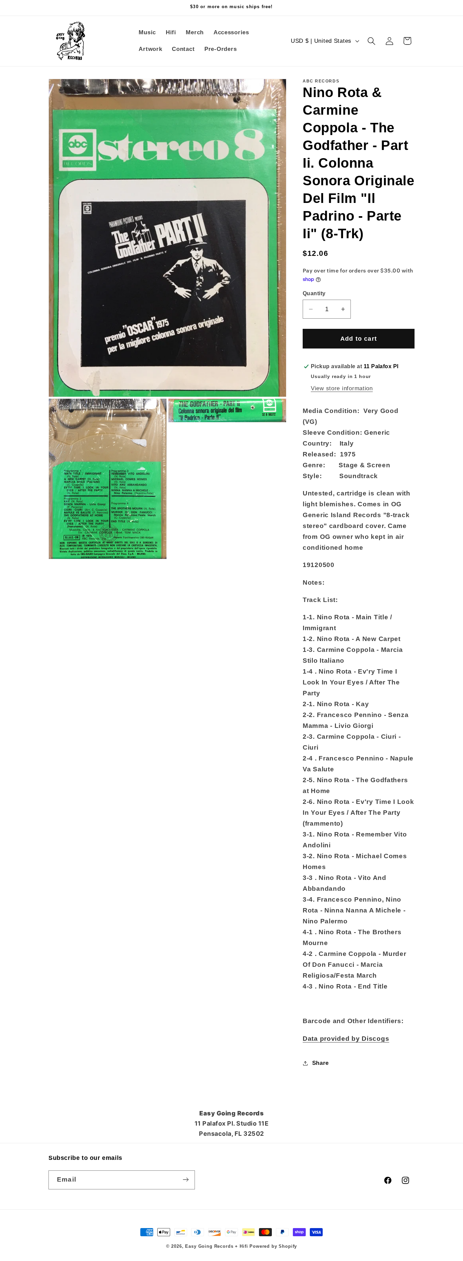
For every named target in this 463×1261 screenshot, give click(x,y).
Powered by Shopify (273, 1246)
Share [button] (320, 1063)
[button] (371, 41)
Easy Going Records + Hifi (216, 1246)
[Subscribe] (186, 1179)
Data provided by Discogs (346, 1038)
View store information (342, 388)
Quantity (314, 293)
